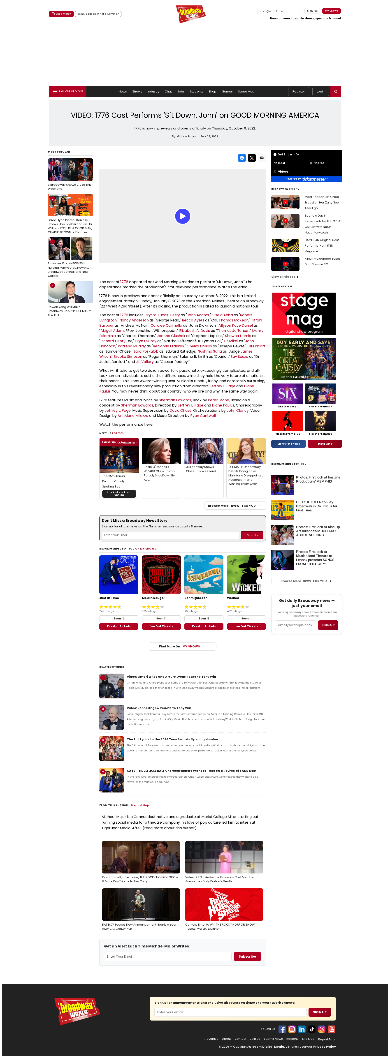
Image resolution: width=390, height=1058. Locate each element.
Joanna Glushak (171, 335)
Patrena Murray (132, 346)
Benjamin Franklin (168, 346)
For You (118, 433)
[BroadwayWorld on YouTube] (332, 1029)
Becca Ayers (193, 320)
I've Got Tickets (119, 626)
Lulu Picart (256, 346)
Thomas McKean (233, 320)
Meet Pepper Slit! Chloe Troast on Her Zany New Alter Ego (322, 202)
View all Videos (283, 277)
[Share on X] (252, 158)
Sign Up (320, 1012)
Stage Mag (246, 91)
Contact (240, 1039)
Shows (137, 91)
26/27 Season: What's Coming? (98, 14)
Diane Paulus (223, 405)
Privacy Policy (324, 1046)
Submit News (273, 1039)
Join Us (255, 1039)
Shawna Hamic (238, 335)
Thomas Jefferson (233, 330)
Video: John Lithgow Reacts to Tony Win (159, 708)
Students (196, 91)
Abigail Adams (112, 330)
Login (321, 91)
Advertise (211, 1039)
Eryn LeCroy (145, 341)
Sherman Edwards (175, 400)
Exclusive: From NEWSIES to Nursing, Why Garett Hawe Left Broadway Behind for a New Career (69, 259)
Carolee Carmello (166, 325)
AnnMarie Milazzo (133, 415)
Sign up (328, 625)
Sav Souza (239, 356)
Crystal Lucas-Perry (162, 315)
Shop (212, 91)
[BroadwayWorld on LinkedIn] (302, 1029)
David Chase (180, 410)
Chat (168, 91)
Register (298, 91)
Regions (292, 1039)
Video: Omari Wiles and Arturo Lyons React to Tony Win (171, 677)
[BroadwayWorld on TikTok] (312, 1029)
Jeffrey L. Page (222, 386)
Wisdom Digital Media (266, 1046)
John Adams (198, 315)
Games (227, 91)
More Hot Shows (288, 444)
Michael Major (141, 805)
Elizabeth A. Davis (194, 330)
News (123, 91)
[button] (335, 91)
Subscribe (247, 956)
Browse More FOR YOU (232, 506)
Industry (153, 91)
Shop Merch (63, 14)
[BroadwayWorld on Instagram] (292, 1029)
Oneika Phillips (199, 346)
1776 (124, 281)
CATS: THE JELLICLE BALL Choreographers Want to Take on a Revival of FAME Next (192, 771)
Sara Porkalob (145, 351)
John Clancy (238, 410)
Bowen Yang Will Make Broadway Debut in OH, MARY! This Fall (69, 300)
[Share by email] (262, 158)
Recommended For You (289, 464)
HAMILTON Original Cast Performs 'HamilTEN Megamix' (322, 245)
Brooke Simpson (128, 356)
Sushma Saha (210, 351)
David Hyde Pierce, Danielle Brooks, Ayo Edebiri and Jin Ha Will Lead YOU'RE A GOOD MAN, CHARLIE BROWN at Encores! (70, 215)
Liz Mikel (231, 341)
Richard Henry (112, 341)
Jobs (181, 91)
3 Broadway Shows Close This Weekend (69, 176)
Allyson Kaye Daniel (235, 325)
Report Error (327, 1039)
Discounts (325, 444)
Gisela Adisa (222, 315)
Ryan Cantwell (203, 415)
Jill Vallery (145, 361)
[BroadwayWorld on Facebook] (282, 1029)
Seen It (119, 618)
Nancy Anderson (134, 320)
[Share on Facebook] (242, 158)
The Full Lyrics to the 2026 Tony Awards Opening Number (172, 739)
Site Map (308, 1039)
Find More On (179, 646)
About (226, 1039)
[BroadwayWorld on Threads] (322, 1029)
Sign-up (312, 11)
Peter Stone (218, 400)
